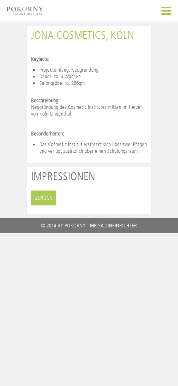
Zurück (43, 198)
